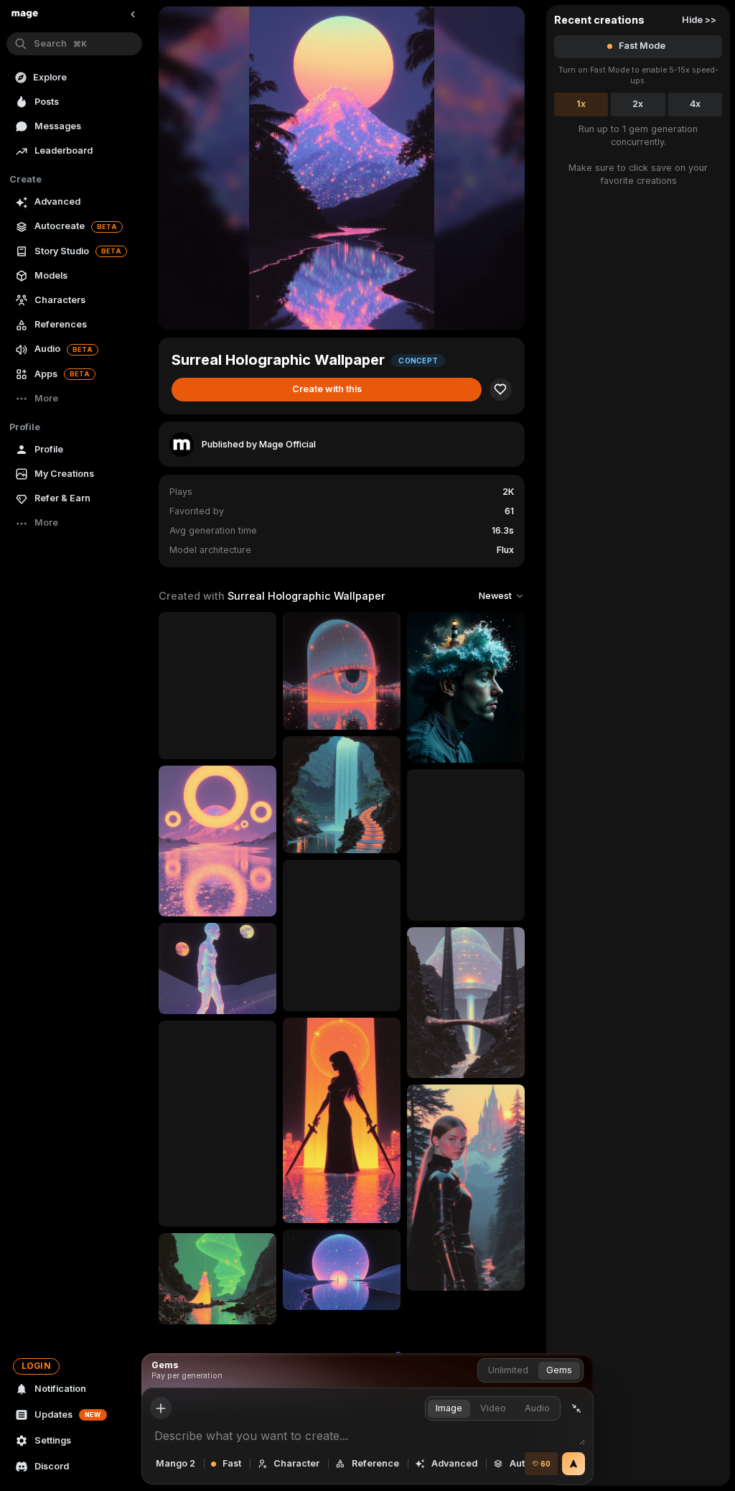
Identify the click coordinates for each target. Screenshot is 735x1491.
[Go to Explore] (24, 14)
